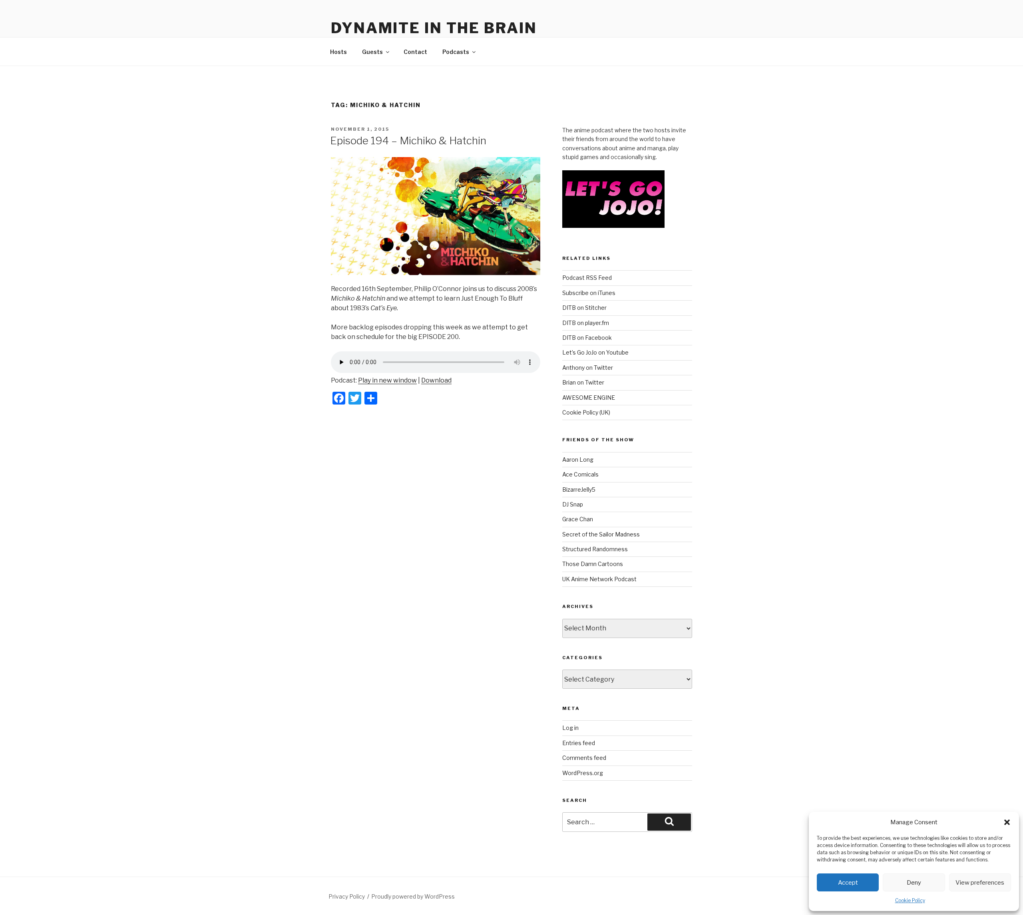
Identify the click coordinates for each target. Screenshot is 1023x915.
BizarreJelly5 (578, 489)
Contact (415, 51)
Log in (570, 727)
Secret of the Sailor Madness (601, 534)
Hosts (338, 51)
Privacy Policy (346, 896)
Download (436, 380)
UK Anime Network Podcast (599, 579)
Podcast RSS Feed (587, 277)
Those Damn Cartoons (592, 563)
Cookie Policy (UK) (586, 412)
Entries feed (578, 743)
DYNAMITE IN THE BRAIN (434, 28)
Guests (372, 51)
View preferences (979, 882)
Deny (914, 882)
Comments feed (584, 757)
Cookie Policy (910, 900)
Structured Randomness (595, 549)
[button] (1007, 822)
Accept (848, 882)
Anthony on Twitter (587, 367)
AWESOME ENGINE (588, 397)
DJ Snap (572, 504)
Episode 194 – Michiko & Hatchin (408, 140)
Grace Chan (577, 519)
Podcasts (455, 51)
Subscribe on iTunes (588, 292)
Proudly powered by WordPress (413, 896)
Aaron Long (577, 459)
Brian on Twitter (583, 382)
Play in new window (387, 380)
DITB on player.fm (585, 322)
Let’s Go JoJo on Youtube (595, 352)
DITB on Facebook (587, 337)
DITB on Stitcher (584, 307)
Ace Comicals (580, 474)
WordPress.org (582, 772)
